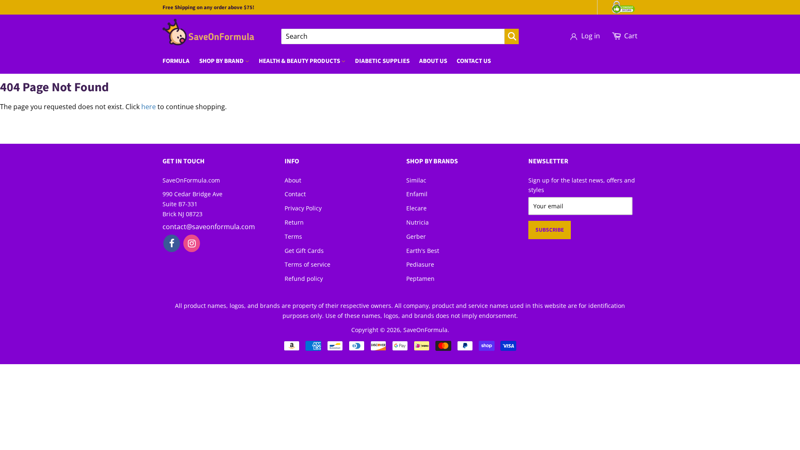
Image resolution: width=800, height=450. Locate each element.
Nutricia (417, 222)
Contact (295, 194)
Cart (631, 35)
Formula (176, 61)
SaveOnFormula (425, 330)
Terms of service (307, 264)
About (293, 180)
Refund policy (304, 278)
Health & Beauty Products (300, 61)
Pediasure (420, 264)
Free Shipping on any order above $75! (208, 7)
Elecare (416, 208)
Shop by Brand (222, 61)
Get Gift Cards (304, 251)
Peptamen (420, 278)
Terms (293, 236)
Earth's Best (422, 251)
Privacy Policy (303, 208)
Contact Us (474, 61)
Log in (590, 35)
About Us (433, 61)
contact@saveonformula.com (208, 226)
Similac (416, 180)
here (148, 106)
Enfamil (417, 194)
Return (294, 222)
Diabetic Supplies (382, 61)
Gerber (416, 236)
